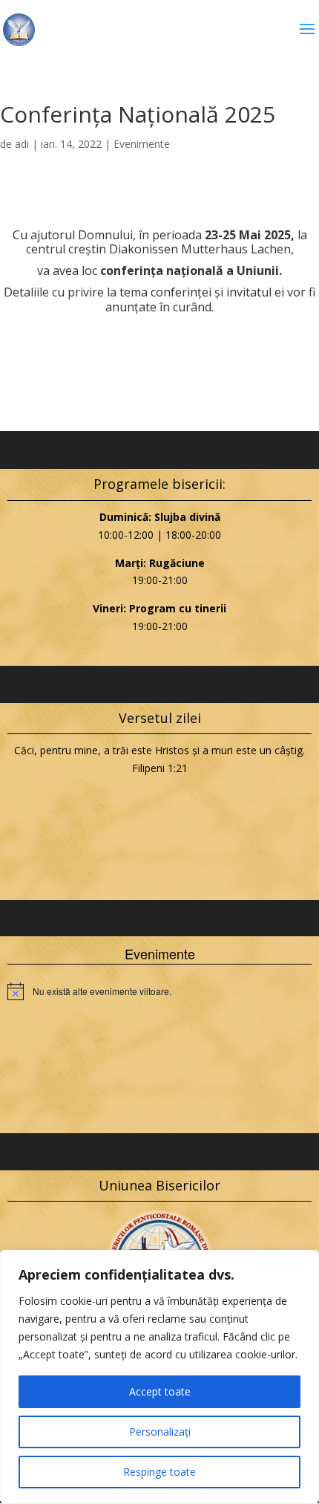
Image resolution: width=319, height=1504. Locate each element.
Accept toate (160, 1391)
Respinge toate (159, 1472)
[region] (159, 1377)
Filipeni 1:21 (160, 768)
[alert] (159, 991)
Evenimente (142, 144)
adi (22, 144)
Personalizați (160, 1431)
